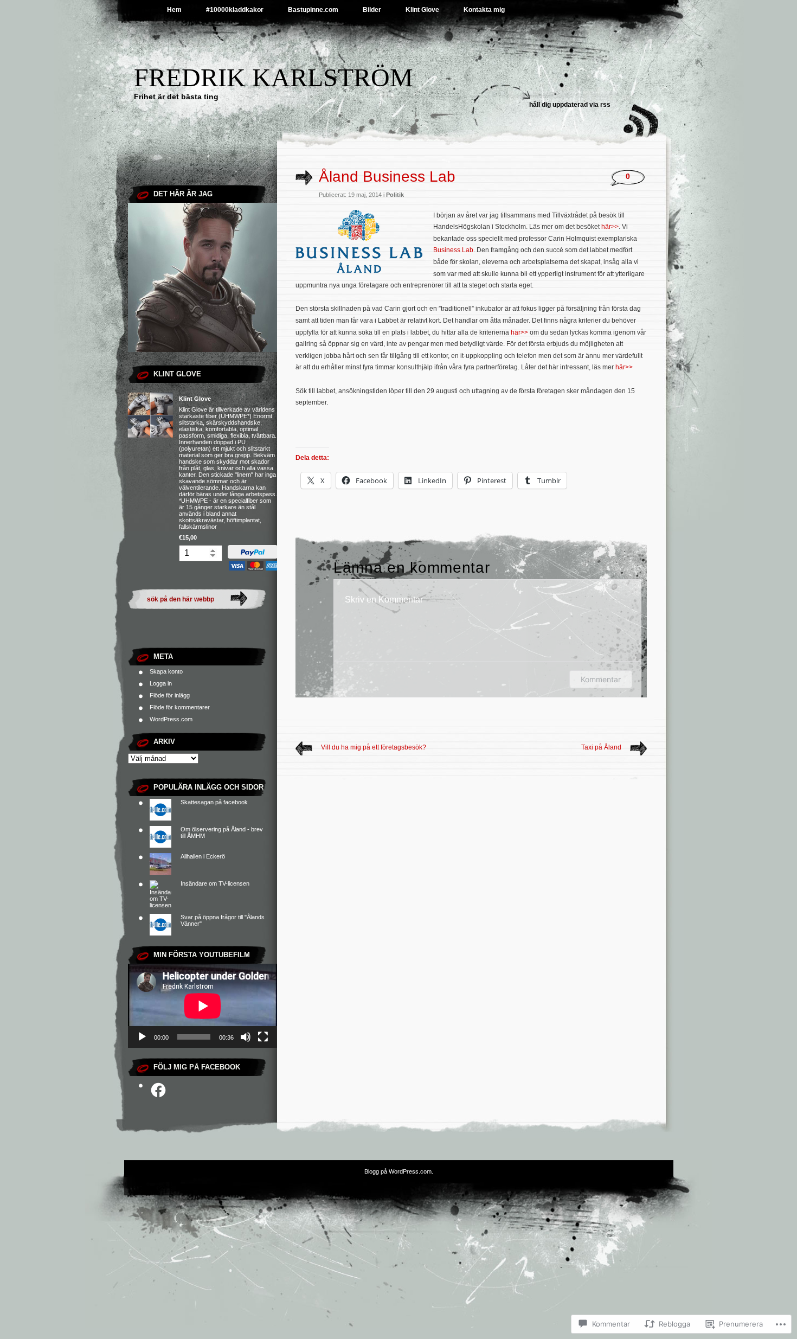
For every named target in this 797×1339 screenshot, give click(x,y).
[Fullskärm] (263, 1037)
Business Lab (453, 250)
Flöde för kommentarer (180, 707)
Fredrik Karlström (273, 77)
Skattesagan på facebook (214, 802)
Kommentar (601, 679)
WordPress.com (171, 719)
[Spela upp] (142, 1037)
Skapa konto (166, 671)
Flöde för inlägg (170, 695)
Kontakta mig (484, 10)
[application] (202, 1006)
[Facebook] (158, 1090)
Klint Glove (422, 10)
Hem (174, 10)
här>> (609, 226)
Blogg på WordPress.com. (398, 1171)
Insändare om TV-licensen (215, 883)
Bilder (372, 10)
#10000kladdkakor (234, 10)
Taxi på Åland (601, 747)
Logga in (161, 683)
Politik (395, 194)
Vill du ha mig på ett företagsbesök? (373, 747)
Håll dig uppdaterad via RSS (569, 104)
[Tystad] (245, 1037)
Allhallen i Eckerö (203, 856)
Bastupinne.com (313, 10)
